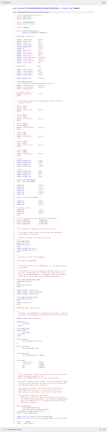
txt (100, 429)
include (65, 8)
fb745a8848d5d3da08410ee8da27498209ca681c (42, 8)
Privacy (15, 429)
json (104, 429)
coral (14, 8)
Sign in (103, 2)
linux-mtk (21, 8)
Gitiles (10, 429)
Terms (19, 429)
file (46, 12)
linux (71, 8)
